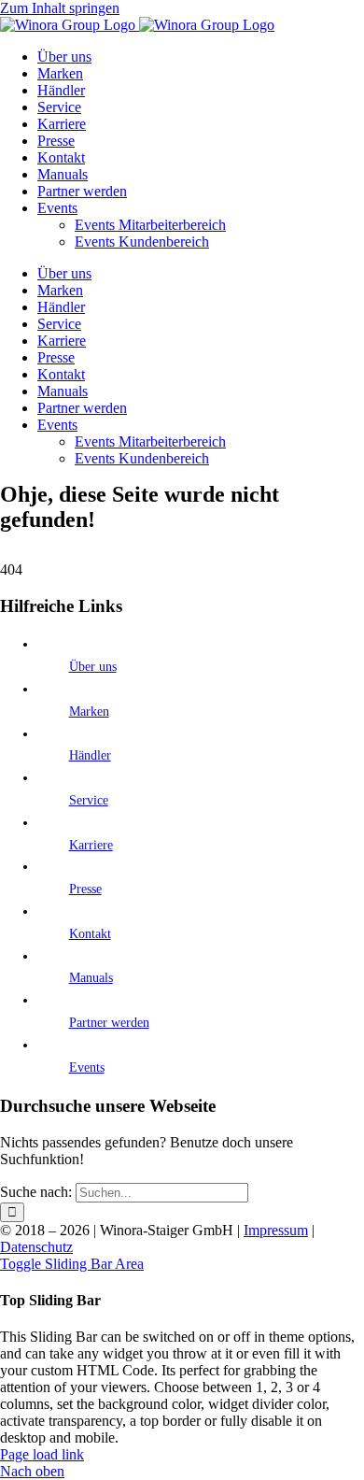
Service (88, 800)
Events (87, 1067)
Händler (90, 755)
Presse (85, 889)
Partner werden (109, 1023)
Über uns (93, 667)
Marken (89, 711)
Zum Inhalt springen (59, 8)
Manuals (91, 978)
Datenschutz (36, 1247)
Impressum (276, 1230)
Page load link (42, 1454)
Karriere (91, 845)
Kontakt (90, 934)
